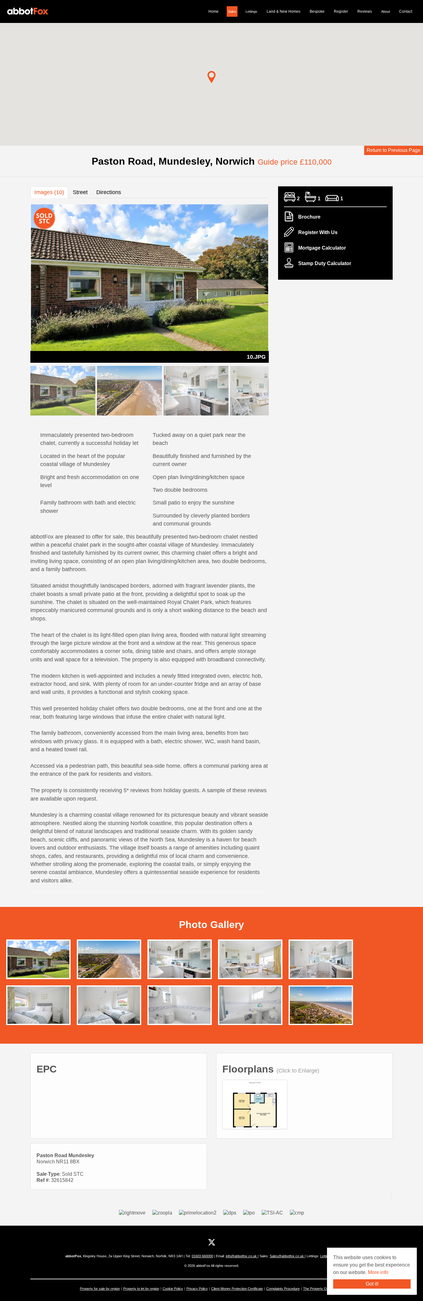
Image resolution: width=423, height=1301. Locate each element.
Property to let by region (141, 1288)
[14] (109, 963)
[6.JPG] (250, 961)
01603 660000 (202, 1256)
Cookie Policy (173, 1288)
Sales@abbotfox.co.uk (287, 1256)
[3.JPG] (321, 961)
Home (213, 11)
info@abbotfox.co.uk (242, 1256)
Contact (405, 11)
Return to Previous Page (394, 150)
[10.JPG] (38, 961)
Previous (19, 282)
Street (80, 192)
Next (279, 282)
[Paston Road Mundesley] (255, 1110)
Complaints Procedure (283, 1288)
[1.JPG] (38, 1007)
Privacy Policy (197, 1288)
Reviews (364, 11)
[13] (109, 1007)
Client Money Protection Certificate (237, 1288)
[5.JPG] (250, 1007)
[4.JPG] (180, 1007)
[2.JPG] (180, 961)
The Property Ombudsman (323, 1288)
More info (378, 1272)
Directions (108, 192)
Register (341, 11)
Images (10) (49, 192)
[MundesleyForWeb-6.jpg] (321, 1009)
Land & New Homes (283, 11)
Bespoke (317, 11)
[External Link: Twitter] (212, 1242)
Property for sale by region (100, 1288)
